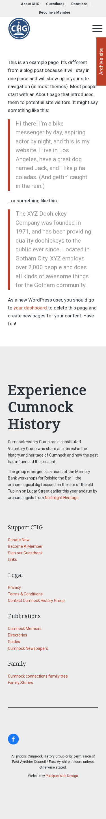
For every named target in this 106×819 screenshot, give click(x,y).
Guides (14, 641)
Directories (17, 635)
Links (12, 559)
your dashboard (30, 308)
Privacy (14, 587)
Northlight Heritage (62, 497)
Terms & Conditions (25, 594)
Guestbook (55, 4)
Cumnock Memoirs (25, 628)
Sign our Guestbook (25, 553)
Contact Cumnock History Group (36, 600)
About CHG (30, 4)
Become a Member (54, 12)
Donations (79, 4)
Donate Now (19, 540)
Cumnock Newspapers (28, 648)
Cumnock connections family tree (38, 676)
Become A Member (25, 546)
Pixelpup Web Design (62, 776)
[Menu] (94, 28)
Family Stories (20, 682)
